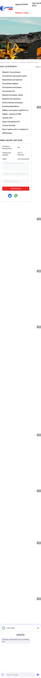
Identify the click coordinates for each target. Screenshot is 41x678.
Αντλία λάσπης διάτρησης (12, 103)
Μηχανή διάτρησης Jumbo (12, 95)
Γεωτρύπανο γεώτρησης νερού (14, 76)
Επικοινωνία (16, 189)
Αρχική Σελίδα (5, 62)
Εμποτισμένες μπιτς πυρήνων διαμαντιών (15, 129)
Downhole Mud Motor (10, 106)
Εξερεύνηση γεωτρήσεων (12, 80)
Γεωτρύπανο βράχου (10, 84)
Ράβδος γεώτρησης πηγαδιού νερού (15, 110)
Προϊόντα (15, 62)
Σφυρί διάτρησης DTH (11, 122)
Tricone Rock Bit (8, 125)
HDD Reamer (7, 133)
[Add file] (2, 674)
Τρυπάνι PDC (7, 118)
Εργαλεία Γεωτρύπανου (11, 99)
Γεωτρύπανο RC (8, 91)
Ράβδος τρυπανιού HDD (11, 114)
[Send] (38, 674)
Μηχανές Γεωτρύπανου (11, 72)
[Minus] (38, 628)
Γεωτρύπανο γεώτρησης (12, 87)
